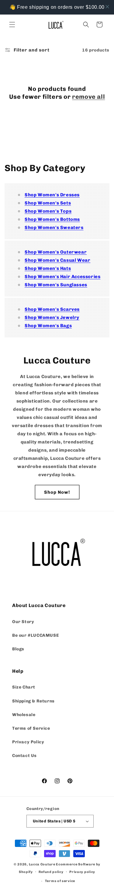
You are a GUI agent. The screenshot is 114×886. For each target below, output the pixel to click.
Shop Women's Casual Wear (57, 260)
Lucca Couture (42, 864)
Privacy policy (82, 872)
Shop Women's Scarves (52, 309)
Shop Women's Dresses (52, 194)
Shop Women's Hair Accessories (62, 276)
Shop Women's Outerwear (56, 252)
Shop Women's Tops (48, 211)
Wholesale (23, 714)
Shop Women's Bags (48, 325)
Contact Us (24, 755)
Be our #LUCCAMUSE (35, 635)
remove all (88, 96)
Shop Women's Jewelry (52, 317)
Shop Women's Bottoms (52, 219)
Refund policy (51, 872)
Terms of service (60, 881)
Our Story (23, 621)
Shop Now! (57, 492)
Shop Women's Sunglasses (56, 284)
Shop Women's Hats (48, 268)
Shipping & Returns (33, 701)
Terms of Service (31, 728)
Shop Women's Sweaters (54, 227)
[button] (12, 24)
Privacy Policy (28, 742)
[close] (107, 6)
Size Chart (23, 687)
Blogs (18, 649)
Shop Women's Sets (48, 203)
